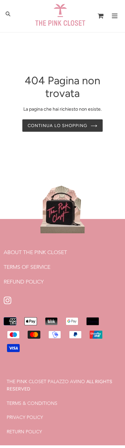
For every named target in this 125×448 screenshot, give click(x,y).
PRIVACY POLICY (25, 417)
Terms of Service (27, 267)
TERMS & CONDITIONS (32, 403)
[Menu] (115, 15)
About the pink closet (35, 252)
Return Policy (24, 432)
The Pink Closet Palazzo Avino (46, 381)
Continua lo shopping (58, 125)
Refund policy (24, 281)
